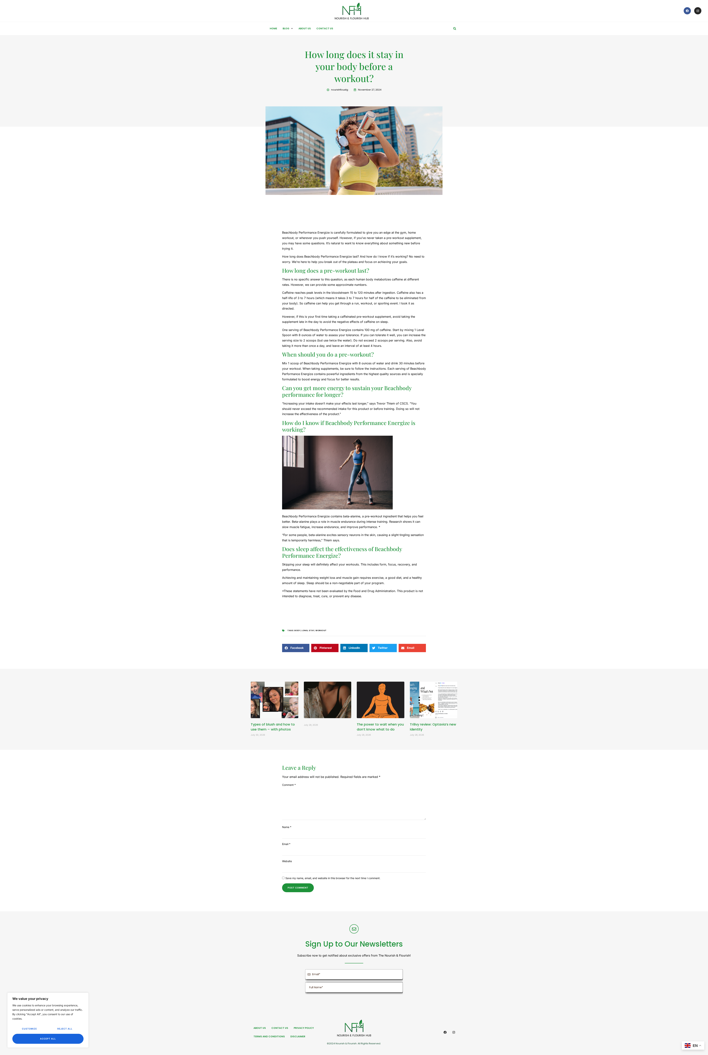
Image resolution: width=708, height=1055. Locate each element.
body (297, 630)
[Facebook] (687, 10)
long (305, 630)
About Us (305, 28)
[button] (454, 28)
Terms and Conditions (269, 1036)
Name (286, 827)
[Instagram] (697, 10)
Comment (289, 784)
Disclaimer (297, 1036)
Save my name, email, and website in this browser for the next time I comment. (332, 878)
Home (273, 28)
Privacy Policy (304, 1028)
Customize (29, 1028)
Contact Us (324, 28)
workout (321, 630)
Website (287, 861)
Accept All (48, 1038)
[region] (47, 1020)
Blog (286, 28)
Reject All (64, 1028)
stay (311, 630)
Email (286, 844)
